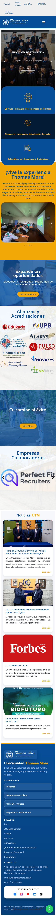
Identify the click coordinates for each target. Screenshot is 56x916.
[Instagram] (21, 894)
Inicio (6, 824)
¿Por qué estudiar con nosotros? (20, 847)
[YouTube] (28, 894)
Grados (7, 833)
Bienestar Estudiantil (14, 852)
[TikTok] (41, 894)
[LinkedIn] (34, 894)
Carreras (8, 838)
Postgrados (9, 857)
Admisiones (9, 843)
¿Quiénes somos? (12, 829)
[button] (17, 3)
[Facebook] (15, 894)
